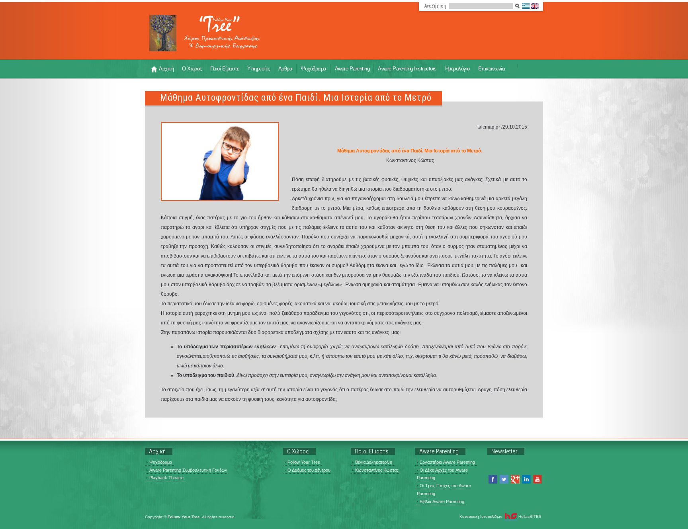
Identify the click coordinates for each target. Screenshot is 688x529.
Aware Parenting (352, 69)
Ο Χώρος (192, 69)
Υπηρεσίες (258, 69)
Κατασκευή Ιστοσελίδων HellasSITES (500, 516)
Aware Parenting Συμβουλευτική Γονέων (188, 470)
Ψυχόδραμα (313, 69)
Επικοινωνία (491, 69)
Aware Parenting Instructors (407, 69)
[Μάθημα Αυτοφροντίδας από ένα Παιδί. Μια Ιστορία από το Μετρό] (220, 161)
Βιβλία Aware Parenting (442, 501)
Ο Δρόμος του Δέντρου (308, 470)
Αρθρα (285, 69)
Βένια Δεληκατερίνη (373, 462)
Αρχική (166, 69)
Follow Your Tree (303, 462)
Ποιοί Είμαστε (224, 69)
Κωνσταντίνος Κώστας (377, 470)
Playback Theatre (166, 477)
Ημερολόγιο (457, 69)
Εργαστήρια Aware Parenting (447, 462)
